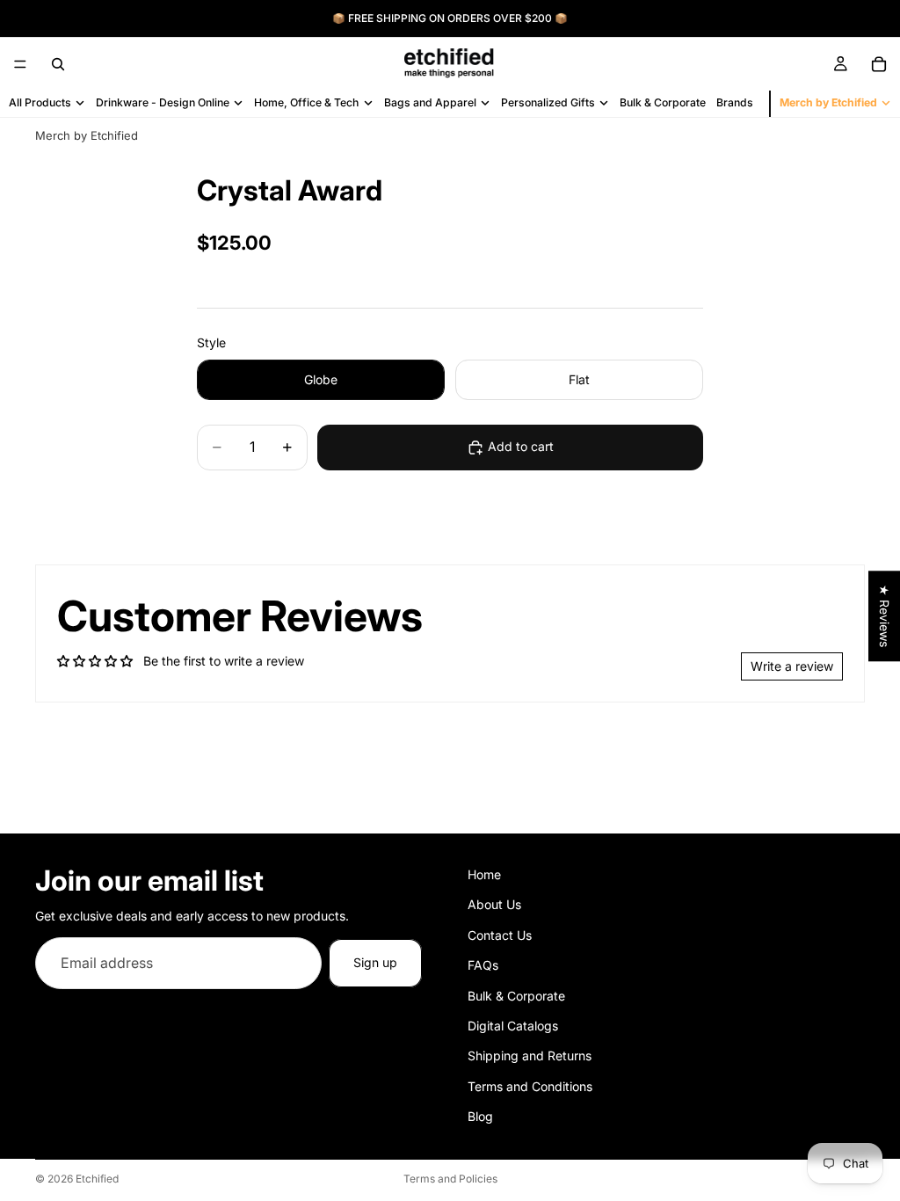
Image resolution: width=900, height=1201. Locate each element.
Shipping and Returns (530, 1056)
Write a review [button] (792, 666)
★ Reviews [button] (884, 616)
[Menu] (20, 64)
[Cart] (879, 64)
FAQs (483, 964)
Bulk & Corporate (516, 995)
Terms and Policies (450, 1178)
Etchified (97, 1178)
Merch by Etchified (86, 135)
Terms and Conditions (530, 1086)
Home (484, 874)
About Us (494, 905)
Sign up (375, 962)
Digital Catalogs (513, 1025)
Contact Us (500, 935)
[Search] (58, 64)
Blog (480, 1116)
